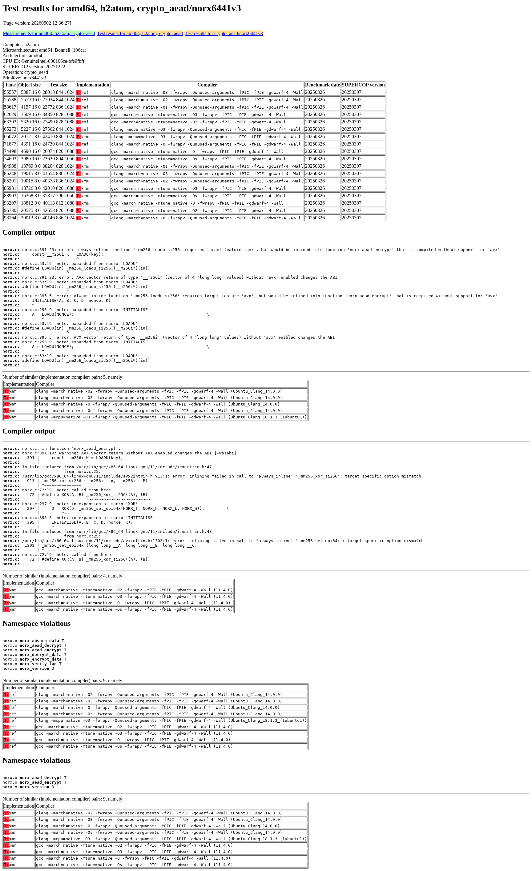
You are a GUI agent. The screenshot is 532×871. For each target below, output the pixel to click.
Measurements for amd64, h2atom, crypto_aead (49, 33)
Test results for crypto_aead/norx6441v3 (224, 33)
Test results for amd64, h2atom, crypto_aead (140, 33)
